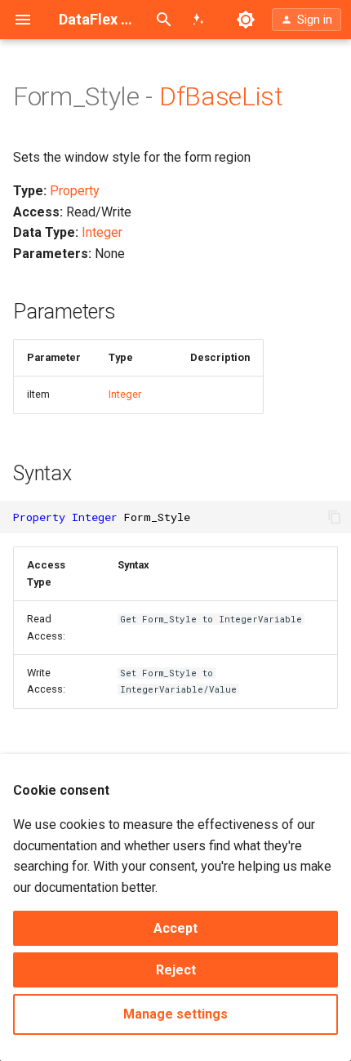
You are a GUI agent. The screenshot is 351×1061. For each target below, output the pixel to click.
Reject (176, 970)
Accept (175, 928)
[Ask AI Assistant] (198, 19)
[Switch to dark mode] (245, 19)
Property (75, 190)
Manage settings (175, 1014)
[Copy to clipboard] (334, 517)
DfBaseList (221, 96)
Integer (102, 232)
